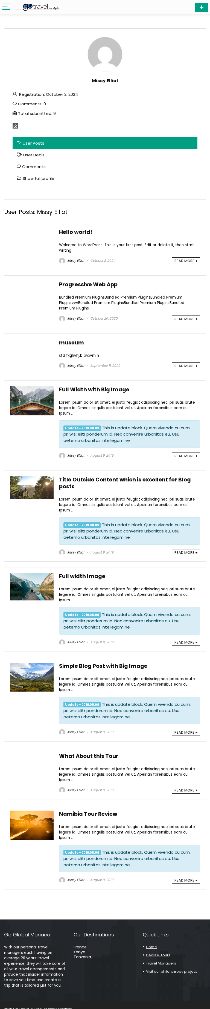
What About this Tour (88, 756)
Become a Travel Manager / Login (201, 7)
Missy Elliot (75, 260)
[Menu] (6, 7)
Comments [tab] (34, 166)
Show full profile (38, 178)
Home (151, 947)
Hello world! (75, 232)
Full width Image (82, 576)
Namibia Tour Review (88, 814)
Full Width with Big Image (94, 389)
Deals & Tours (158, 955)
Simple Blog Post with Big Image (103, 666)
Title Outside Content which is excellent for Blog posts (125, 483)
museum (71, 342)
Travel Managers (161, 963)
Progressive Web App (88, 284)
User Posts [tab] (33, 143)
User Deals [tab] (34, 155)
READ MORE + (186, 260)
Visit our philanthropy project (171, 971)
